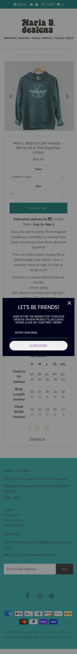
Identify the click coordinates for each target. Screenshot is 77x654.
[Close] (69, 303)
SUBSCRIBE (38, 345)
